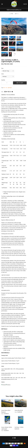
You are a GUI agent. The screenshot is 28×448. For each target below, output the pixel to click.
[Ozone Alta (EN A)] (21, 403)
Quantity (3, 80)
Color (2, 74)
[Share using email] (12, 91)
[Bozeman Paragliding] (14, 4)
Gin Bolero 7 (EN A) (19, 427)
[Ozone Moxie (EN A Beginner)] (7, 403)
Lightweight (9, 87)
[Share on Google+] (10, 91)
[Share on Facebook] (5, 91)
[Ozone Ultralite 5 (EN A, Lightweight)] (7, 420)
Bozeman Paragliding (15, 440)
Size (2, 68)
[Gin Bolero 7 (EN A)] (21, 420)
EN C (4, 87)
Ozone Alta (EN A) (19, 410)
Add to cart (19, 82)
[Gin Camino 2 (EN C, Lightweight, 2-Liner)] (14, 18)
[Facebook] (14, 438)
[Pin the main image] (8, 91)
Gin (6, 87)
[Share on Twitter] (6, 91)
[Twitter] (13, 438)
